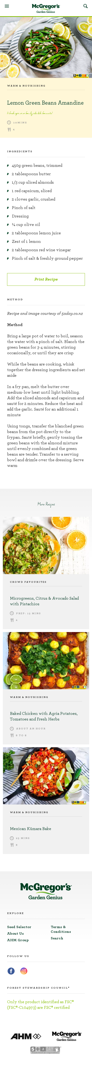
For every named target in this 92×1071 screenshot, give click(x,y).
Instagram (23, 971)
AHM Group (18, 940)
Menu (7, 6)
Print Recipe (46, 279)
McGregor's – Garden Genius (46, 8)
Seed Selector (19, 927)
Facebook (11, 971)
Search (85, 6)
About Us (15, 933)
